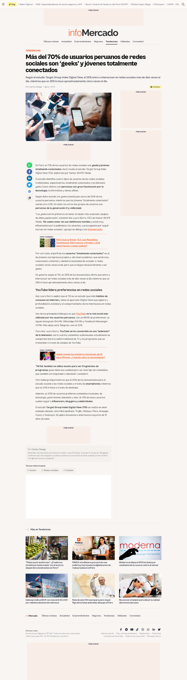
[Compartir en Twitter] (29, 185)
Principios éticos (154, 636)
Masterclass (144, 633)
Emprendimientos (82, 41)
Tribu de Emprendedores (126, 633)
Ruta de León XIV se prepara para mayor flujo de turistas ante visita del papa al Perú (92, 601)
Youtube (69, 470)
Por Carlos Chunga (34, 87)
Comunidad (138, 41)
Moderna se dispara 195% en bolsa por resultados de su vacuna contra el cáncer (139, 563)
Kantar (33, 470)
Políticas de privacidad (135, 636)
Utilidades (125, 41)
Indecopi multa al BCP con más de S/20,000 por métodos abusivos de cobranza (47, 601)
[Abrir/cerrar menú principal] (3, 4)
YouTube (81, 313)
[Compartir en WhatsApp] (29, 165)
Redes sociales (51, 470)
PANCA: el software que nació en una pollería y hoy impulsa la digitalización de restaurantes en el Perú (91, 565)
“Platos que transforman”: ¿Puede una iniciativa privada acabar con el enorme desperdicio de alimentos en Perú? (44, 565)
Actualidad (66, 41)
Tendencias (112, 41)
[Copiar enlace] (29, 198)
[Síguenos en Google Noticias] (29, 191)
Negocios (98, 41)
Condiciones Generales (113, 636)
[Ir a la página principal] (93, 32)
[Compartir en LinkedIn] (29, 178)
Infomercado (95, 229)
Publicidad (156, 633)
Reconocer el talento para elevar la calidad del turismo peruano (139, 601)
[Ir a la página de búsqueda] (183, 4)
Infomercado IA (107, 633)
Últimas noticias (51, 41)
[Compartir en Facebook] (29, 171)
